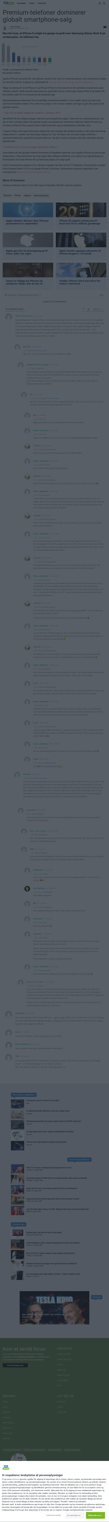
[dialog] (54, 1491)
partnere (15, 1479)
